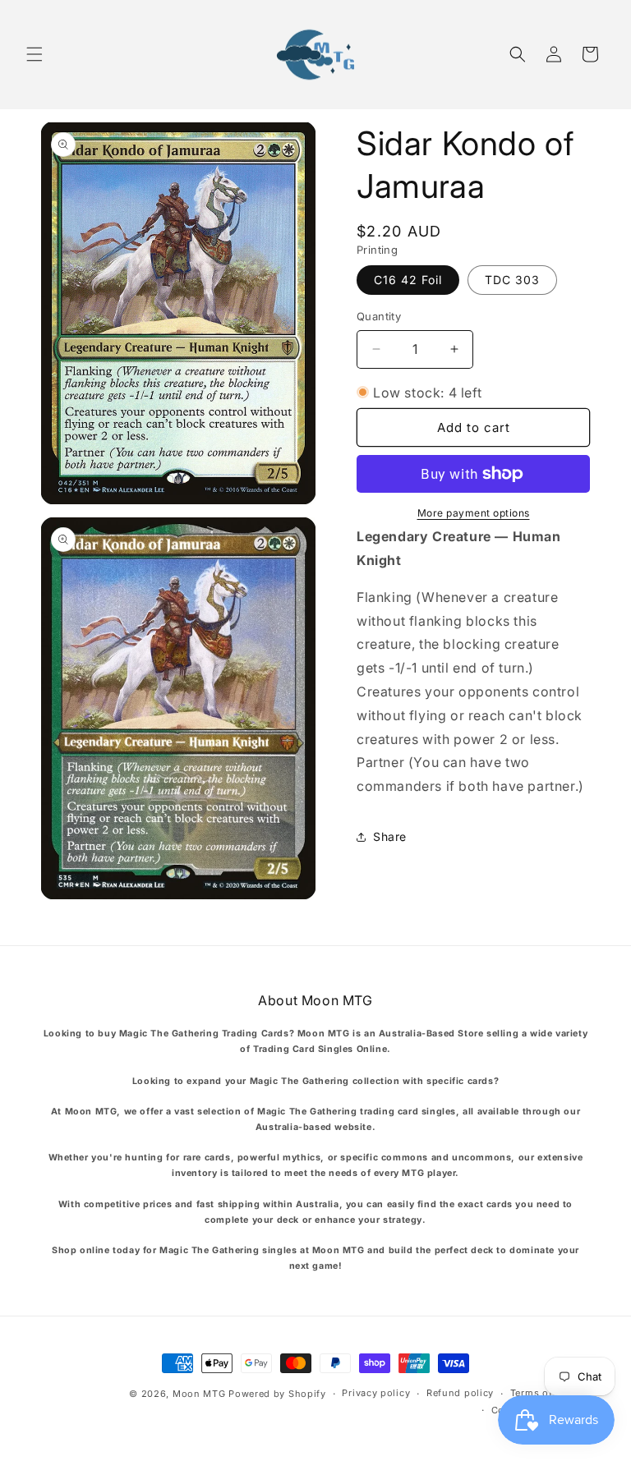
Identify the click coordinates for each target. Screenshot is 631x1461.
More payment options (473, 513)
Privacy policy (376, 1393)
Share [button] (390, 836)
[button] (34, 54)
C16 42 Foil (408, 280)
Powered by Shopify (277, 1393)
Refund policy (460, 1393)
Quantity (379, 316)
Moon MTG (199, 1393)
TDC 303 (512, 280)
